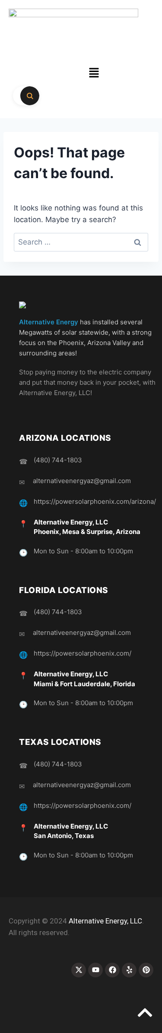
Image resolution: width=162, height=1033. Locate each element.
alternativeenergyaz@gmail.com (82, 481)
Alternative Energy (48, 322)
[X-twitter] (78, 970)
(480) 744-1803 (58, 460)
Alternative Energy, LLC (105, 921)
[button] (93, 73)
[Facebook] (112, 970)
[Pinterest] (146, 970)
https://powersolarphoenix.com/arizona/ (95, 501)
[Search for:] (81, 242)
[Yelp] (129, 970)
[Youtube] (95, 970)
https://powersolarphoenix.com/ (82, 653)
